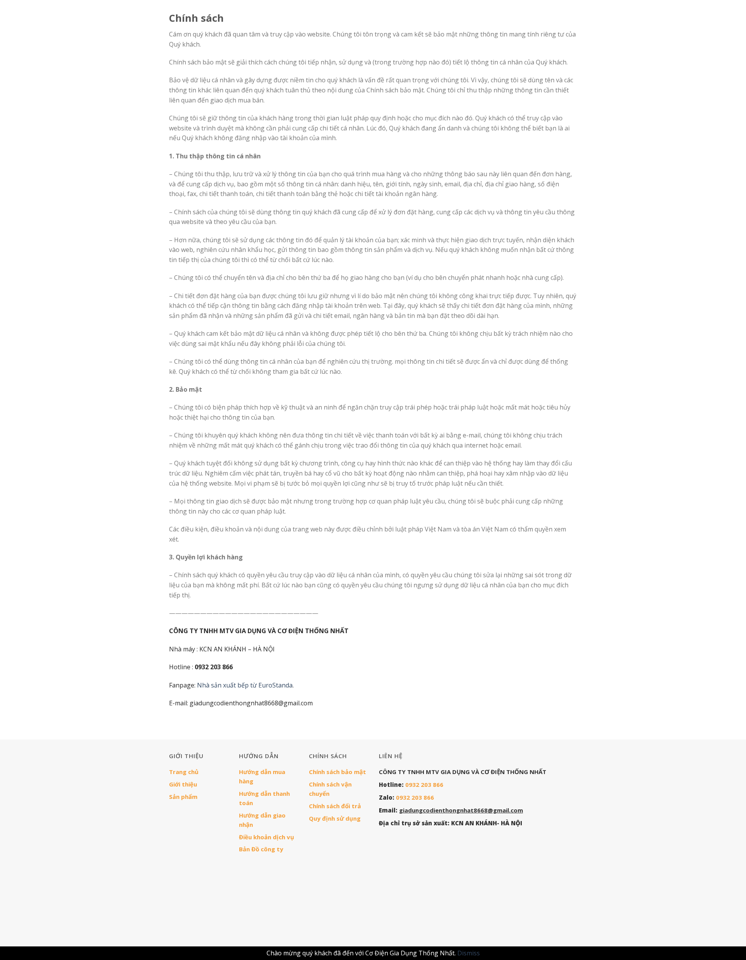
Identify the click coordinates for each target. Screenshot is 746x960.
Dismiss (468, 953)
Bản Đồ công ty (261, 849)
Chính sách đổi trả (335, 806)
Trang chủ (184, 772)
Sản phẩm (183, 796)
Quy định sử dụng (335, 818)
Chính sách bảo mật (337, 772)
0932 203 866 (424, 784)
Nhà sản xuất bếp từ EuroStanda (245, 685)
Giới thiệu (183, 784)
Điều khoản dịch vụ (266, 837)
